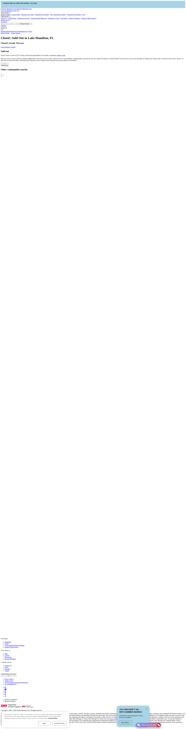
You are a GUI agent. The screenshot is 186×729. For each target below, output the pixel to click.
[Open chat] (158, 725)
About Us (4, 18)
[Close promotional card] (146, 709)
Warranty (7, 669)
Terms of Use (9, 681)
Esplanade (8, 642)
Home (3, 31)
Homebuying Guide (28, 14)
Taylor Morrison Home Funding (14, 645)
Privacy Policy (9, 679)
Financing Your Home (74, 14)
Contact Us (8, 665)
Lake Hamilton (18, 31)
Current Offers (16, 14)
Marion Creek (61, 55)
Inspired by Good (53, 18)
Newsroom (8, 657)
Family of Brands (74, 18)
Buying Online (5, 14)
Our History (64, 18)
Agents (7, 671)
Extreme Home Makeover (39, 18)
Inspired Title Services (11, 647)
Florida (7, 31)
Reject (44, 723)
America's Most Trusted (88, 18)
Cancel (3, 26)
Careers (7, 655)
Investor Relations (10, 659)
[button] (93, 47)
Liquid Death (12, 18)
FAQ (84, 14)
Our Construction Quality (58, 14)
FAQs (6, 667)
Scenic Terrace (27, 31)
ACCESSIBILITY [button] (10, 684)
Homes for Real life (24, 18)
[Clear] (31, 24)
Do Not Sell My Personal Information (16, 682)
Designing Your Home (42, 14)
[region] (35, 719)
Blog (6, 654)
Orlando (11, 31)
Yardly (7, 644)
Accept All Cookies (59, 723)
